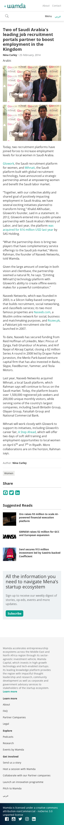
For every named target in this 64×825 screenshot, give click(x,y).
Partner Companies (14, 717)
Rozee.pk (54, 320)
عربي (58, 16)
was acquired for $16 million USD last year (28, 228)
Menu (48, 16)
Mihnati (30, 168)
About (46, 5)
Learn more (10, 691)
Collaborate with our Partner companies (26, 775)
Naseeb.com (42, 312)
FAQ (5, 711)
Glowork (8, 163)
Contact (56, 5)
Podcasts (8, 736)
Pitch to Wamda (12, 788)
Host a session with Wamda (19, 769)
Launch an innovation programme (23, 782)
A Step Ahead (27, 432)
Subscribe (14, 613)
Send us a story (12, 762)
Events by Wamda (13, 749)
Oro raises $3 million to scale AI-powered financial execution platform (39, 517)
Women (8, 473)
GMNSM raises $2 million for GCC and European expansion (39, 533)
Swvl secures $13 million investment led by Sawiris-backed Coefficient (39, 553)
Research (8, 743)
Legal (6, 723)
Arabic (7, 61)
